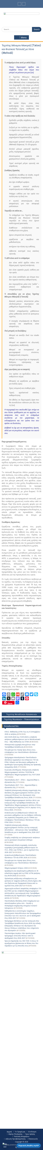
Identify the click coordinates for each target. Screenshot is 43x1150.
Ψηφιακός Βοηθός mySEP (28, 1145)
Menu (24, 37)
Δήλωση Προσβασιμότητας (16, 1139)
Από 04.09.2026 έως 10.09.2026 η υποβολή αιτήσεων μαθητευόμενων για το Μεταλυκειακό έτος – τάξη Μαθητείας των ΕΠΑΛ (22, 739)
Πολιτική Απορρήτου (21, 1136)
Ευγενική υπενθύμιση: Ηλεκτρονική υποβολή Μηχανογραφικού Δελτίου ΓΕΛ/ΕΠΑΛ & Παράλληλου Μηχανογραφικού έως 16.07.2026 (22, 772)
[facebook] (19, 4)
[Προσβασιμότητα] (5, 1145)
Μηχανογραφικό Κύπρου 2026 (16, 868)
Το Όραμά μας (20, 1131)
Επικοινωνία (33, 1139)
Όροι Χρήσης (30, 1134)
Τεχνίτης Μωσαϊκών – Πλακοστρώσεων (21, 719)
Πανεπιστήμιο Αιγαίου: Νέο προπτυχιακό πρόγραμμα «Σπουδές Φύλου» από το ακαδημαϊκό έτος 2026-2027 (20, 935)
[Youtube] (23, 4)
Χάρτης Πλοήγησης (15, 1134)
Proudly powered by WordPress (15, 1145)
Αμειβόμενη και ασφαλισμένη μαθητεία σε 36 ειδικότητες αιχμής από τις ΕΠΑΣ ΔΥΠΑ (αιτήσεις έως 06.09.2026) (22, 873)
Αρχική (9, 1131)
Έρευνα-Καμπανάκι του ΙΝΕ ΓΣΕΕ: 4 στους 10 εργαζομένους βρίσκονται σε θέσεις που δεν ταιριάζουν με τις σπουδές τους (21, 943)
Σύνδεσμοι (32, 1131)
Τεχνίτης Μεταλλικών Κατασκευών (21, 714)
